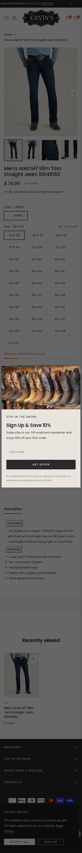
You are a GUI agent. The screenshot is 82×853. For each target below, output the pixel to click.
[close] (75, 370)
